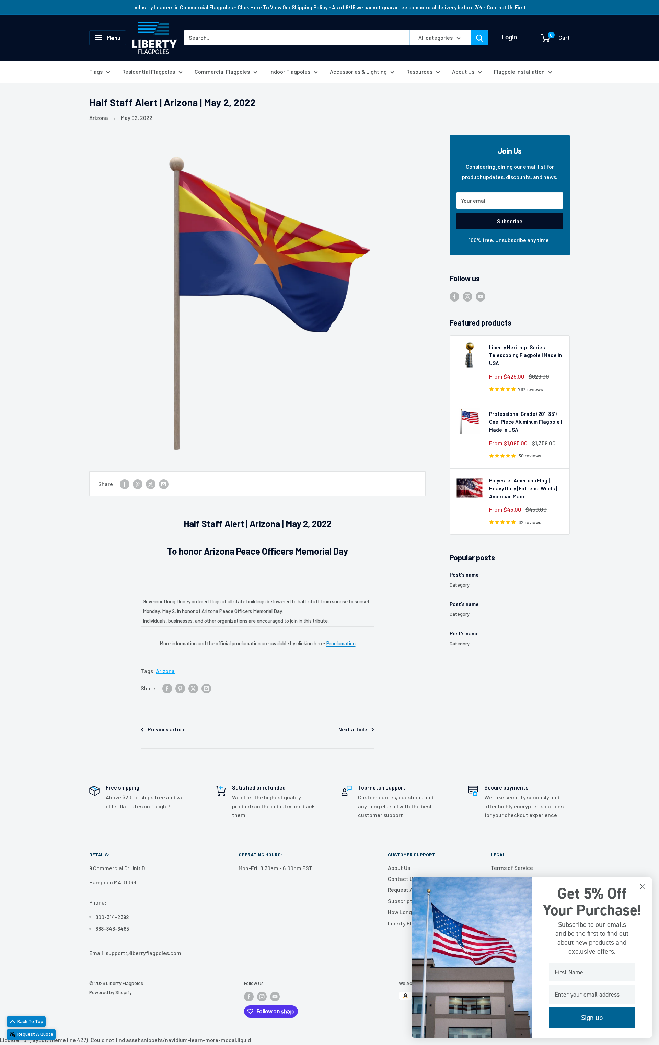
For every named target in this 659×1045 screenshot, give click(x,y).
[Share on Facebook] (124, 483)
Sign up (592, 1017)
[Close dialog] (643, 887)
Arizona (98, 117)
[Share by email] (164, 483)
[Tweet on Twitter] (150, 483)
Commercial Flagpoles (222, 71)
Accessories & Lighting (358, 71)
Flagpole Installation (519, 71)
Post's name (464, 574)
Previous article (167, 729)
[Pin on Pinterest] (137, 483)
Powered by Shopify (110, 992)
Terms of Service (512, 867)
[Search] (479, 37)
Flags (96, 71)
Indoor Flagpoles (289, 71)
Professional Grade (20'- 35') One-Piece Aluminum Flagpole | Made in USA (525, 422)
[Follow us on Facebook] (454, 296)
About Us (463, 71)
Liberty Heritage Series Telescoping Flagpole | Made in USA (525, 355)
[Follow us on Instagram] (467, 296)
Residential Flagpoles (148, 71)
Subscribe (509, 221)
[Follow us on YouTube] (480, 296)
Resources (419, 71)
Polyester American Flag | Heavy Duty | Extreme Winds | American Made (523, 488)
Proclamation (341, 643)
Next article (352, 729)
